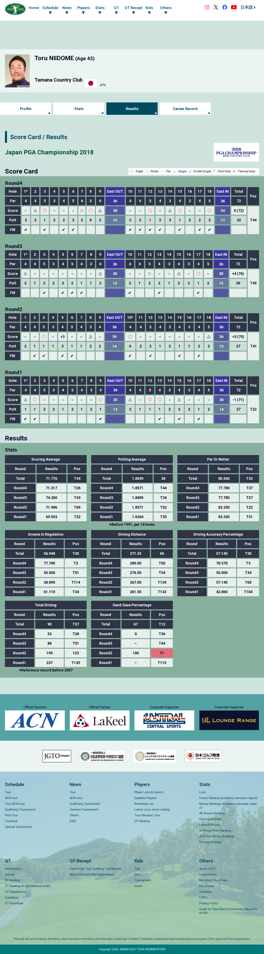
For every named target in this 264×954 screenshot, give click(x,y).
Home (34, 8)
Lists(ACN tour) (209, 825)
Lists (202, 792)
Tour (8, 792)
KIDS (73, 821)
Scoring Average (210, 819)
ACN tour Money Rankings (217, 836)
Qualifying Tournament (20, 809)
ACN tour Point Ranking (215, 830)
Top (137, 869)
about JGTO (207, 869)
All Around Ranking (212, 813)
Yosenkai (11, 821)
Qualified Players (145, 798)
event (138, 886)
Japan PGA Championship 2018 (49, 152)
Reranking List (143, 804)
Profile (25, 109)
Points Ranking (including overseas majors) (228, 798)
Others (74, 815)
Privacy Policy (208, 903)
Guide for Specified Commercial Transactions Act (228, 911)
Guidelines (12, 897)
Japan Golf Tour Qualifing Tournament (95, 869)
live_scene (206, 886)
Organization (207, 874)
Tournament (142, 880)
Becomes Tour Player (213, 880)
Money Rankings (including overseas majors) (228, 805)
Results (132, 109)
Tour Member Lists (147, 815)
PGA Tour (11, 815)
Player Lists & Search (148, 792)
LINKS (203, 897)
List (136, 874)
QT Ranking (142, 821)
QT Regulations (15, 892)
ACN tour (11, 798)
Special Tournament (18, 827)
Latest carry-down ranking (152, 809)
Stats (79, 109)
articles (10, 874)
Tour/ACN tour (15, 804)
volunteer (205, 892)
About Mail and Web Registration (92, 874)
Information (13, 869)
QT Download (14, 903)
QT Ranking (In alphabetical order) (28, 886)
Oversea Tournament (84, 809)
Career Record (185, 109)
